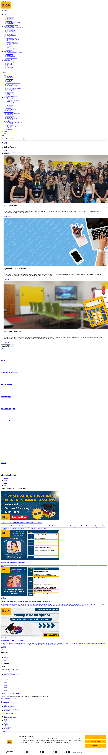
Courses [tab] (5, 143)
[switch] (42, 752)
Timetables (6, 724)
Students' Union (7, 725)
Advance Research (10, 56)
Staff (5, 12)
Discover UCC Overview (12, 38)
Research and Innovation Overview (14, 27)
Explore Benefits (10, 67)
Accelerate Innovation (11, 58)
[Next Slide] (2, 348)
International (9, 21)
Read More (3, 647)
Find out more (7, 279)
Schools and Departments (12, 43)
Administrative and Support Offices (12, 152)
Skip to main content (5, 1)
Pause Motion (4, 346)
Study (5, 705)
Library (5, 720)
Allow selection (96, 741)
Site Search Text (6, 138)
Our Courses (9, 15)
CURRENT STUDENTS (10, 717)
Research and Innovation (9, 706)
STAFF (5, 716)
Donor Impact (9, 64)
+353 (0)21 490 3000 (6, 699)
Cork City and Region (11, 48)
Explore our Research (11, 35)
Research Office (10, 31)
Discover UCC (7, 707)
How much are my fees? (12, 25)
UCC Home (6, 150)
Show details (76, 752)
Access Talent (9, 54)
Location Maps (14, 699)
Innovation (8, 33)
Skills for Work (10, 55)
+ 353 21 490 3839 (8, 673)
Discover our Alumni (11, 65)
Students (5, 10)
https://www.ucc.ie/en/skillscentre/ (11, 674)
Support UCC (9, 59)
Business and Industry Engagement (12, 709)
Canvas (5, 723)
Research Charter (10, 29)
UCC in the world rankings (12, 39)
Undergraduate (9, 18)
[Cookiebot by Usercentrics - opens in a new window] (9, 752)
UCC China (9, 50)
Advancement (7, 710)
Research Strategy (10, 30)
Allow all (96, 737)
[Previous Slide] (12, 345)
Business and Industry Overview (14, 52)
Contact (5, 719)
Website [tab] (5, 142)
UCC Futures (9, 34)
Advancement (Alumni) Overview (14, 62)
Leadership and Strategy (12, 42)
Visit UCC (8, 47)
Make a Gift (9, 68)
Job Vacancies (9, 46)
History (8, 40)
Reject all (95, 745)
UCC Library (9, 44)
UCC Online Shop (8, 727)
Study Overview (10, 17)
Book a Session (7, 216)
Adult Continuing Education (13, 22)
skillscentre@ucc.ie (8, 671)
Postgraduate (9, 19)
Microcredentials (10, 23)
